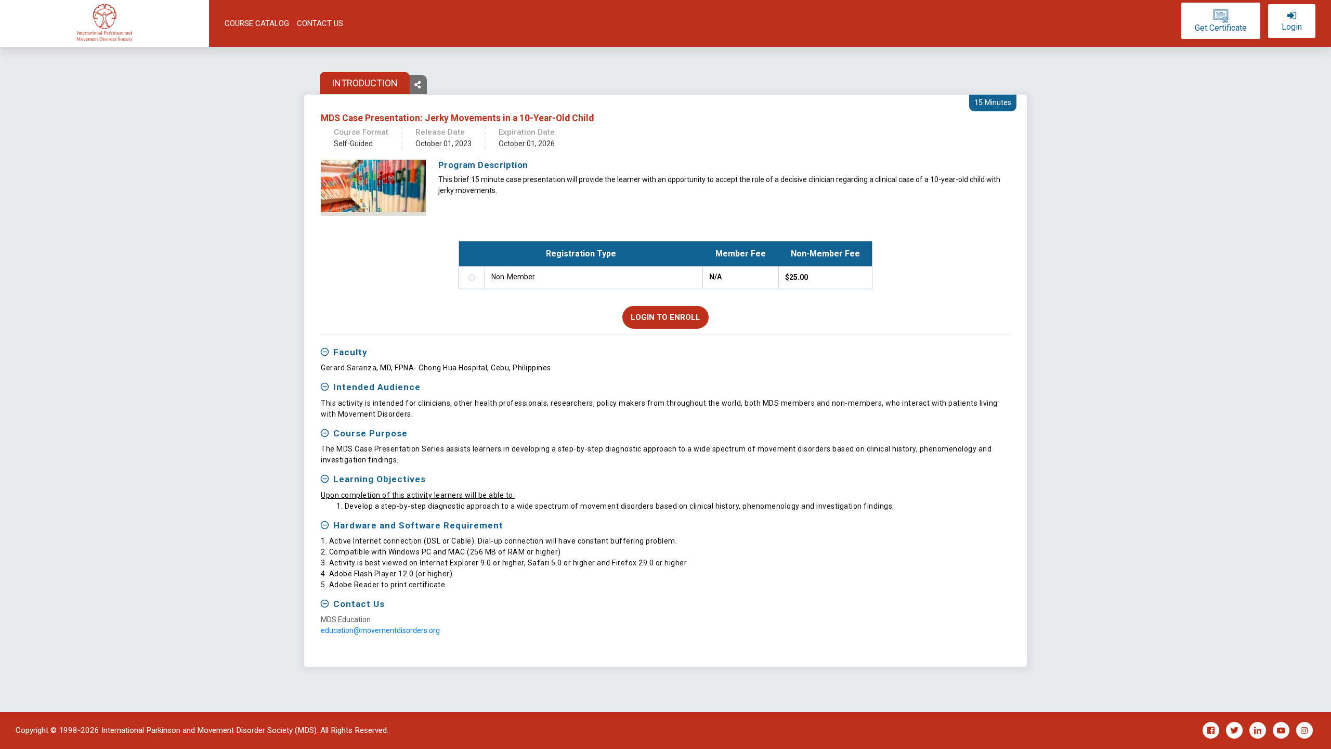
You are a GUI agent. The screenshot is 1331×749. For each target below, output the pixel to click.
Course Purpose (370, 433)
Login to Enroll (665, 317)
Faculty (350, 352)
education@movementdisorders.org (380, 630)
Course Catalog (257, 23)
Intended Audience (377, 387)
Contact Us (320, 23)
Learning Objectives (379, 479)
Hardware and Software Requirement (418, 525)
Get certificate (1221, 28)
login (1292, 27)
